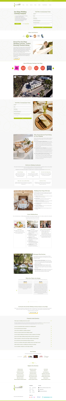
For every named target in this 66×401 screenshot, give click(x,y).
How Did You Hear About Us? (36, 20)
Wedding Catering (20, 369)
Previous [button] (16, 290)
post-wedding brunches (45, 322)
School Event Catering (33, 373)
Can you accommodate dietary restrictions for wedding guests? (25, 326)
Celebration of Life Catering (46, 373)
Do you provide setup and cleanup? (20, 328)
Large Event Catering (20, 373)
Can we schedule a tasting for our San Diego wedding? (23, 346)
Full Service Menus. (47, 169)
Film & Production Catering (33, 376)
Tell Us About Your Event (36, 22)
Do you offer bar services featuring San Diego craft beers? (24, 340)
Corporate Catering (20, 370)
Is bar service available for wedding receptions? (22, 330)
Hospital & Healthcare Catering (45, 379)
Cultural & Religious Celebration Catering (20, 379)
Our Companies (40, 0)
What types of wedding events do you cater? (22, 320)
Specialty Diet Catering (20, 376)
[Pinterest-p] (31, 397)
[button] (12, 68)
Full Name (34, 13)
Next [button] (49, 290)
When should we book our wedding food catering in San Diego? (25, 344)
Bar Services (46, 370)
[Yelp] (29, 397)
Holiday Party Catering (33, 369)
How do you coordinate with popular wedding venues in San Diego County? (27, 342)
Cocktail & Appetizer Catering (33, 379)
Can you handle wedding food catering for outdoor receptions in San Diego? (27, 334)
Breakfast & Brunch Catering (46, 376)
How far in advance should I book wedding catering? (23, 332)
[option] (25, 287)
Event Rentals (46, 369)
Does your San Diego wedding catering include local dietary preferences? (26, 336)
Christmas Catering (33, 370)
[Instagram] (34, 397)
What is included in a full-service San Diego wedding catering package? (26, 338)
